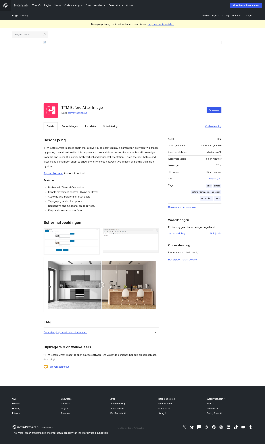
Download (214, 110)
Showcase (66, 398)
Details (50, 126)
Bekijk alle (215, 233)
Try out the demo (53, 173)
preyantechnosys (77, 112)
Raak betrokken (166, 398)
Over (14, 398)
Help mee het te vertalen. (161, 24)
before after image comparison (206, 192)
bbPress (212, 408)
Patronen (65, 413)
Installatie (90, 126)
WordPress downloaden (246, 5)
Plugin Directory (20, 15)
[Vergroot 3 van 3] (155, 261)
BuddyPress (214, 413)
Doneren (164, 408)
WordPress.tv (118, 413)
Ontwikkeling (110, 126)
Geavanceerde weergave (182, 207)
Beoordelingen (70, 126)
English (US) (215, 178)
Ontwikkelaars (117, 408)
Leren (112, 398)
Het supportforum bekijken (183, 259)
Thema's (65, 403)
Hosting (16, 408)
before (217, 186)
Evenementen (165, 403)
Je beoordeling (176, 233)
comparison (206, 198)
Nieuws (16, 403)
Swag (162, 413)
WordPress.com (216, 398)
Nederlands (47, 427)
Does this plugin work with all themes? (65, 332)
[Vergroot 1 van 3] (96, 232)
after (209, 186)
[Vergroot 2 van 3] (155, 232)
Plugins (64, 408)
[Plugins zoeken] (45, 34)
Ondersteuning (213, 126)
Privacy (16, 413)
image (217, 198)
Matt (210, 403)
